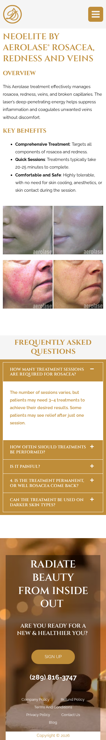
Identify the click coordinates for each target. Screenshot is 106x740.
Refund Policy (73, 699)
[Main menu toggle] (95, 14)
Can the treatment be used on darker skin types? (47, 502)
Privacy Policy (38, 715)
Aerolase (20, 86)
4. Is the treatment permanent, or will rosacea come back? (47, 483)
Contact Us (70, 715)
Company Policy (35, 699)
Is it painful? (25, 466)
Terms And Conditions (53, 707)
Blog (53, 722)
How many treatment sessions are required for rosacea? (47, 372)
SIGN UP (53, 656)
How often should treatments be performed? (48, 449)
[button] (53, 372)
